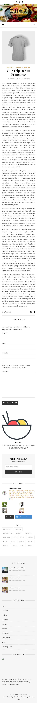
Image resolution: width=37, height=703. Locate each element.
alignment (7, 529)
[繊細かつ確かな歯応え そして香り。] (4, 504)
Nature (27, 67)
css (15, 537)
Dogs (22, 537)
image (13, 541)
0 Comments (25, 79)
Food (5, 541)
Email (4, 343)
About (23, 697)
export (30, 537)
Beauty (19, 533)
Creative (5, 610)
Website (5, 353)
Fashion (10, 67)
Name (4, 333)
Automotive (8, 533)
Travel (30, 545)
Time (22, 545)
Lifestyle (19, 67)
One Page (5, 633)
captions (29, 533)
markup (22, 541)
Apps (3, 606)
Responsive (6, 638)
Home (18, 697)
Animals (18, 529)
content (6, 537)
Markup (4, 624)
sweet (14, 545)
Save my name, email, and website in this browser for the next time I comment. (16, 366)
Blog (26, 697)
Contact (31, 697)
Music (30, 541)
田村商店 (18, 11)
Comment (5, 371)
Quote (5, 545)
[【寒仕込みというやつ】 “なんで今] (21, 504)
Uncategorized (7, 647)
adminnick (7, 312)
